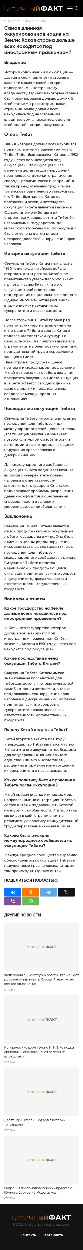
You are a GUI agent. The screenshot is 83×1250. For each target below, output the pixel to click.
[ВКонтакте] (12, 892)
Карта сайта (53, 1235)
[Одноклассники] (30, 892)
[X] (66, 892)
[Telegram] (48, 892)
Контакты (28, 1235)
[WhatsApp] (30, 901)
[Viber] (12, 901)
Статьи (9, 20)
